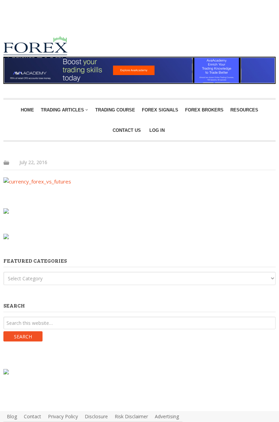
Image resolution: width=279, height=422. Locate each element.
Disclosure (96, 416)
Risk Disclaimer (131, 416)
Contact (32, 416)
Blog (12, 416)
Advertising (167, 416)
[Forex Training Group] (44, 21)
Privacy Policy (63, 416)
